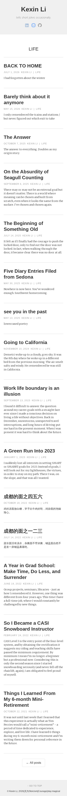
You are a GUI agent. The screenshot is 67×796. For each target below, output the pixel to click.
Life (38, 72)
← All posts (33, 762)
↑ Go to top (34, 786)
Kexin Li (33, 9)
